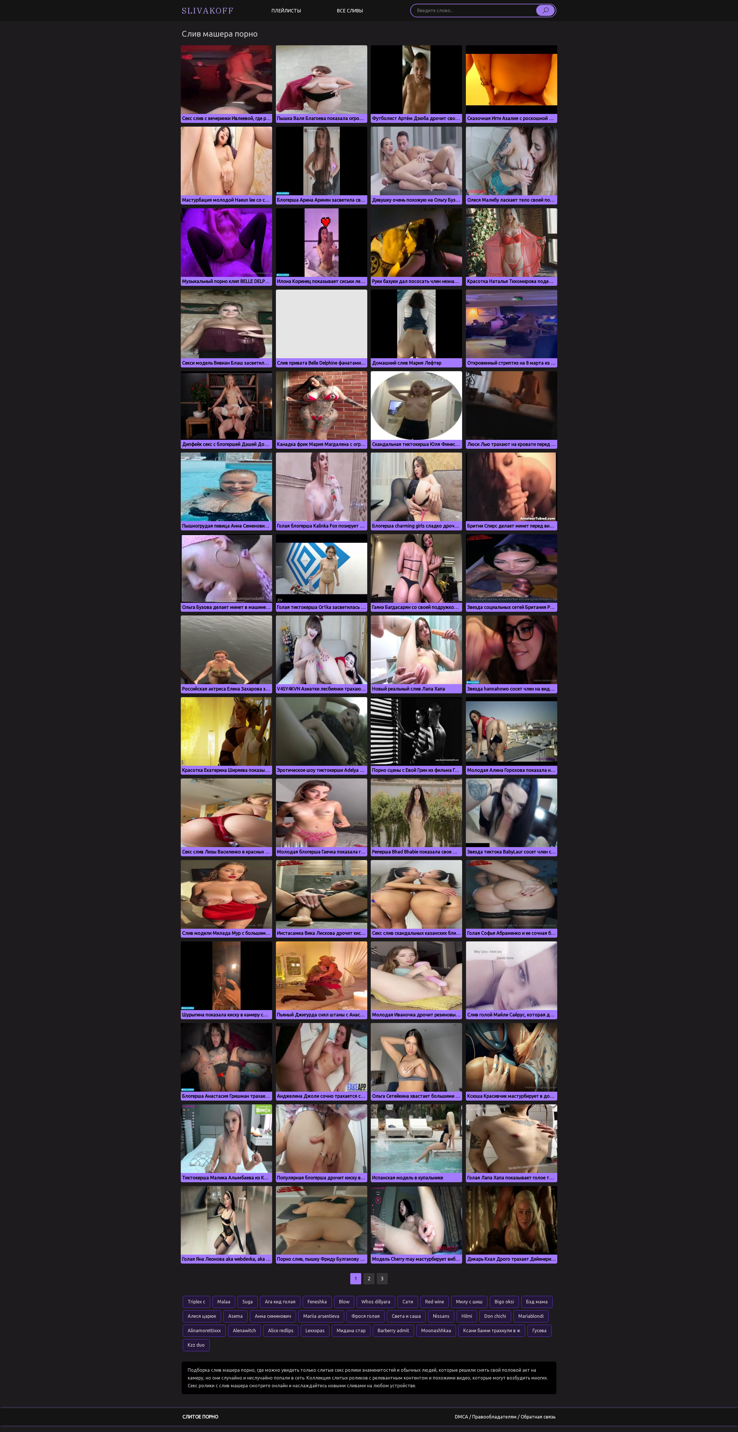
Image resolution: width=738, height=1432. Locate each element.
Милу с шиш (469, 1301)
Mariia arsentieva (321, 1316)
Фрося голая (365, 1316)
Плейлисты (286, 10)
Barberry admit (393, 1330)
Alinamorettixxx (204, 1330)
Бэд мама (537, 1301)
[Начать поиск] (545, 10)
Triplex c (196, 1301)
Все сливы (350, 10)
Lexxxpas (315, 1330)
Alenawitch (244, 1330)
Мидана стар (351, 1330)
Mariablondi (531, 1316)
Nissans (441, 1316)
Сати (407, 1301)
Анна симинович (273, 1316)
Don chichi (495, 1316)
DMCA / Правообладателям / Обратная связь (505, 1416)
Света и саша (406, 1316)
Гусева (539, 1330)
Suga (247, 1301)
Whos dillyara (376, 1301)
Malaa (223, 1301)
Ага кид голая (280, 1301)
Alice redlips (280, 1330)
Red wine (434, 1301)
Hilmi (467, 1316)
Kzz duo (196, 1344)
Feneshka (317, 1301)
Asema (235, 1316)
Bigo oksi (504, 1301)
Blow (344, 1301)
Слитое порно (200, 1416)
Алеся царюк (202, 1316)
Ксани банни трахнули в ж (491, 1330)
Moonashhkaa (436, 1330)
